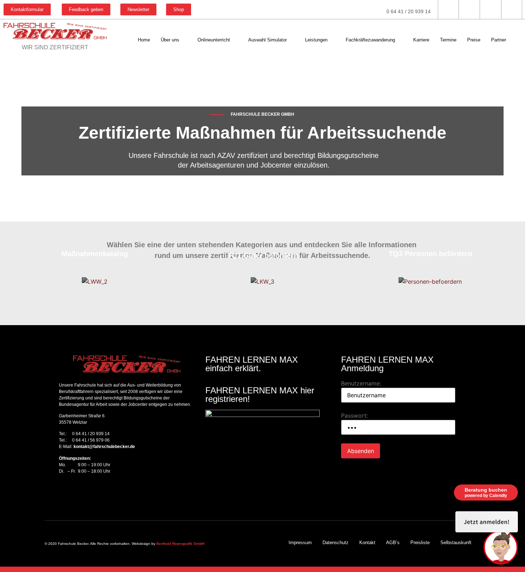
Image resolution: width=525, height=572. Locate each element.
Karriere (421, 40)
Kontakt (367, 542)
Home (144, 40)
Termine (448, 40)
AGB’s (393, 542)
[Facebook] (60, 492)
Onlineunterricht (214, 40)
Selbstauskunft (455, 542)
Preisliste (420, 542)
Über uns (170, 40)
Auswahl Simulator (267, 40)
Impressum (300, 542)
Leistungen (316, 40)
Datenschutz (335, 542)
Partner (498, 40)
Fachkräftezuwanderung (370, 40)
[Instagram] (73, 492)
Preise (473, 40)
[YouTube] (85, 492)
